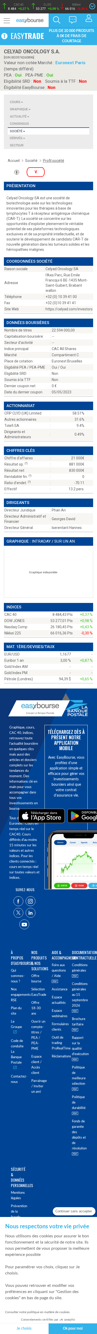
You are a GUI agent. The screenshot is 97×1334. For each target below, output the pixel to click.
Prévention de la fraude (18, 1212)
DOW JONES (14, 621)
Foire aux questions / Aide (59, 971)
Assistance (59, 989)
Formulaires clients (59, 1027)
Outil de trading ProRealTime (59, 1043)
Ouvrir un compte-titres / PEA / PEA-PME (38, 1035)
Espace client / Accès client (36, 1065)
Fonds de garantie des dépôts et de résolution (79, 1135)
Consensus (19, 124)
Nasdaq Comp (15, 627)
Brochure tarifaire (78, 1021)
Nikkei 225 (12, 633)
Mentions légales (18, 1195)
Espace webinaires (59, 1013)
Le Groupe (16, 1024)
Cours (15, 102)
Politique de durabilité (79, 1103)
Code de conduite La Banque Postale (17, 1051)
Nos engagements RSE (18, 995)
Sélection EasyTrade (38, 992)
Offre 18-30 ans (36, 1008)
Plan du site (16, 1011)
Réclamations (59, 1056)
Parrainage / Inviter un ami (38, 1086)
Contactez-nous (18, 1079)
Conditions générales (79, 968)
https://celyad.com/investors (69, 309)
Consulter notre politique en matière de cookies (37, 1312)
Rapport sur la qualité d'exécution (79, 1046)
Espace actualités (59, 1000)
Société (16, 131)
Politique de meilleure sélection (79, 1076)
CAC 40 (10, 614)
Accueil (14, 161)
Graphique (19, 109)
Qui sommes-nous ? (18, 976)
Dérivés (16, 138)
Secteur (17, 145)
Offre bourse (36, 978)
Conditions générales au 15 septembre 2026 (79, 994)
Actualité (18, 116)
